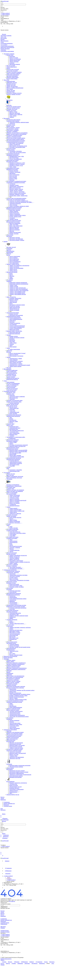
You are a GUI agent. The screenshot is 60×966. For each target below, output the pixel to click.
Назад (8, 877)
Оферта (2, 960)
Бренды (2, 913)
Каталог (3, 910)
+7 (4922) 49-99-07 (5, 13)
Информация (4, 924)
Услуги (2, 914)
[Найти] (2, 12)
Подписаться (4, 906)
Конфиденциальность (6, 958)
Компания (3, 916)
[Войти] (1, 851)
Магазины (3, 926)
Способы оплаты (8, 806)
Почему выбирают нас (9, 803)
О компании (7, 802)
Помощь (3, 928)
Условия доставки (5, 931)
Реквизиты (6, 804)
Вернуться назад (5, 901)
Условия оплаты (5, 930)
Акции (2, 912)
